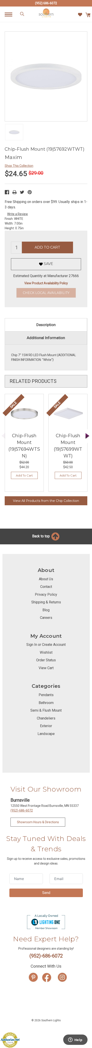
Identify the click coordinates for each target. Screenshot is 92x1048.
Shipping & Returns (46, 602)
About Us (46, 579)
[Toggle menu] (11, 14)
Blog (46, 610)
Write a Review (17, 214)
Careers (46, 618)
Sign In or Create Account (46, 644)
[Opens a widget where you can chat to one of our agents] (75, 1040)
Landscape (46, 734)
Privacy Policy (46, 594)
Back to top (41, 536)
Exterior (46, 726)
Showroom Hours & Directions (38, 822)
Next (87, 436)
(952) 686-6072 (46, 3)
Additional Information (46, 337)
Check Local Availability (46, 293)
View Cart (46, 668)
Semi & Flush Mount (46, 710)
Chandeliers (46, 718)
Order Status (46, 660)
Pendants (46, 695)
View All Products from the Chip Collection (46, 501)
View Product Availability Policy (46, 283)
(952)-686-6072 (21, 810)
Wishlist (46, 652)
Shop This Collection (19, 166)
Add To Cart (24, 475)
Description (46, 324)
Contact (46, 587)
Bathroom (46, 703)
